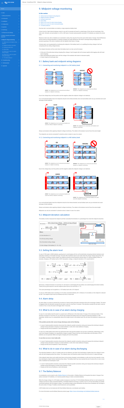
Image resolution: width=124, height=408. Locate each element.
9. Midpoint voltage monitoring (8, 39)
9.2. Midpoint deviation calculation (9, 45)
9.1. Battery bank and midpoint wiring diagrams (9, 43)
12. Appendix (4, 65)
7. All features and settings (7, 32)
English (98, 406)
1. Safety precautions (6, 15)
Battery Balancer (62, 375)
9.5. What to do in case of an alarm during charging (9, 52)
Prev (41, 399)
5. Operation (4, 27)
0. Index (3, 12)
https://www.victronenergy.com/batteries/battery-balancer (84, 391)
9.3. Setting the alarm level (7, 47)
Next (104, 399)
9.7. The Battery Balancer (7, 57)
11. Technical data (5, 63)
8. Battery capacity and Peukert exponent (8, 36)
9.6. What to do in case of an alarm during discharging (9, 55)
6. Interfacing (4, 29)
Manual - (29, 2)
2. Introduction (4, 18)
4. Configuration (4, 24)
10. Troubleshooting (5, 60)
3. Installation (4, 21)
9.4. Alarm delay (5, 49)
